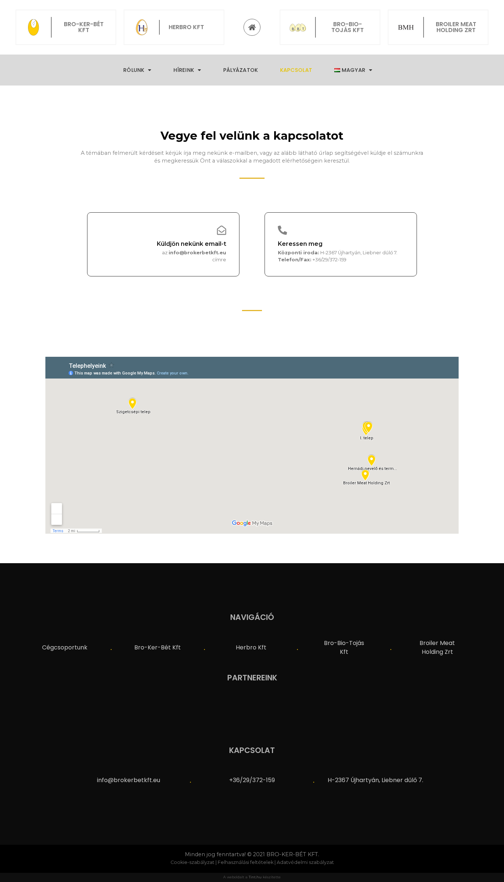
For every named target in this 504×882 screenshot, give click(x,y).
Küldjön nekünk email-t (191, 243)
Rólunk (133, 70)
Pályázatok (240, 70)
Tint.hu (255, 877)
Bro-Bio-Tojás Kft (344, 647)
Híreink (183, 70)
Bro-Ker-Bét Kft (157, 647)
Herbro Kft (251, 647)
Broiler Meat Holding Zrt (437, 647)
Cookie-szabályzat (192, 862)
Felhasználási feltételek (245, 862)
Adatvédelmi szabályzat (305, 862)
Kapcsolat (296, 70)
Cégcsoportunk (64, 647)
